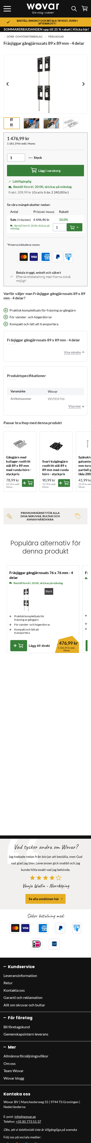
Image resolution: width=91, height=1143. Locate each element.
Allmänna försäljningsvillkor (26, 1056)
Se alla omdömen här (44, 899)
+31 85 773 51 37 (28, 1121)
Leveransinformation (20, 975)
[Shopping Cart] (85, 8)
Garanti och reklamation (23, 997)
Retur (8, 982)
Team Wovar (14, 1070)
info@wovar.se (25, 1117)
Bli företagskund (17, 1027)
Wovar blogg (14, 1078)
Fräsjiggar (56, 36)
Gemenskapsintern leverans (26, 1034)
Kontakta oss (14, 990)
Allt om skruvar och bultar (24, 1005)
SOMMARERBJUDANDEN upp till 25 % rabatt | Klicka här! (46, 29)
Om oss (10, 1063)
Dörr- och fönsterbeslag (24, 36)
